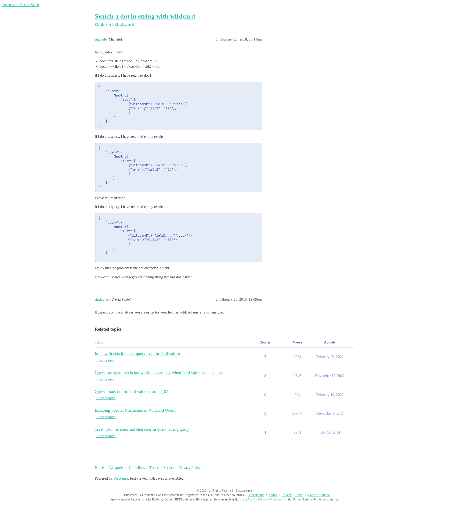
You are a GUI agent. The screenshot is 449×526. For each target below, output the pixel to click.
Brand (299, 495)
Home (99, 468)
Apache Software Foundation (265, 499)
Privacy (287, 495)
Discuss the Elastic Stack (20, 5)
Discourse (120, 478)
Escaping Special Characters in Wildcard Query (135, 410)
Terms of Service (161, 468)
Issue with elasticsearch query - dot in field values (137, 353)
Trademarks (256, 495)
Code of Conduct (319, 495)
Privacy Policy (190, 468)
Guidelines (137, 468)
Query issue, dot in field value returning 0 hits (134, 391)
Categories (116, 468)
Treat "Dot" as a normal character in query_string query (142, 429)
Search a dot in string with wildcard (145, 16)
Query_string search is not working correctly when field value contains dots (159, 372)
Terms (273, 495)
